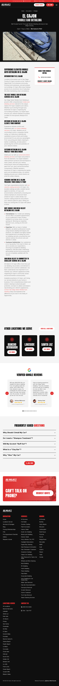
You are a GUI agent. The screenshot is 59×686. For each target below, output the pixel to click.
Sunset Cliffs (6, 671)
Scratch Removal (26, 590)
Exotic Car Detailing (26, 532)
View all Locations (47, 328)
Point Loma (6, 666)
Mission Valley (7, 674)
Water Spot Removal (26, 582)
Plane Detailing (25, 571)
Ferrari (41, 537)
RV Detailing (24, 566)
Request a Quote (7, 539)
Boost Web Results (51, 680)
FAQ (4, 532)
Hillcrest (5, 654)
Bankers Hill (6, 661)
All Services (24, 519)
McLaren (41, 527)
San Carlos (6, 624)
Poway (5, 621)
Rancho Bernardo (8, 609)
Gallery (5, 537)
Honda (41, 557)
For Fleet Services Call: (17, 1)
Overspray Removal (26, 587)
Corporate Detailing (26, 576)
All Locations (29, 11)
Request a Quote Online (45, 81)
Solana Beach (7, 641)
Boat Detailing (25, 563)
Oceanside (5, 626)
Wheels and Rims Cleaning (28, 561)
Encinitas (5, 636)
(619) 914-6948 (27, 1)
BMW (40, 544)
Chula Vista (6, 651)
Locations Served (7, 522)
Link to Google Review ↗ (18, 404)
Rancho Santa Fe (7, 639)
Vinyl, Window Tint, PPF (27, 539)
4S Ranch (5, 619)
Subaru (41, 549)
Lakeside (5, 611)
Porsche (41, 534)
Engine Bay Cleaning (26, 544)
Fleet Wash (24, 573)
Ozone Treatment (26, 592)
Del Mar (5, 629)
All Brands (42, 519)
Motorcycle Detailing (26, 534)
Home (23, 11)
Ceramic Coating (25, 524)
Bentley (41, 522)
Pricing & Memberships (9, 529)
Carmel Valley (6, 634)
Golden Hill (6, 659)
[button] (56, 5)
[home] (6, 5)
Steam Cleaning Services (28, 597)
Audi (40, 547)
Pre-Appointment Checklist (10, 534)
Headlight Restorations (27, 542)
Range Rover (42, 539)
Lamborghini (42, 529)
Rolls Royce (42, 532)
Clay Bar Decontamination (28, 585)
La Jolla (5, 664)
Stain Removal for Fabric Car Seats (29, 557)
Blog (4, 527)
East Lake (5, 616)
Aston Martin (42, 524)
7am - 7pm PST (27, 610)
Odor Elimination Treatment (28, 549)
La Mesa (5, 646)
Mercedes (42, 542)
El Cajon (35, 11)
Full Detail (23, 522)
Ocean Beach (6, 669)
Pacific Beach (6, 644)
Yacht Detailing (25, 568)
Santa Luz (5, 614)
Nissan (41, 552)
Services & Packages (8, 524)
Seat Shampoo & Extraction (28, 547)
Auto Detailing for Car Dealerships (27, 579)
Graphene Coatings (26, 552)
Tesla (40, 554)
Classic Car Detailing (26, 554)
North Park (6, 656)
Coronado (5, 649)
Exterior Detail (25, 537)
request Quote (43, 493)
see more (12, 352)
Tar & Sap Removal (26, 595)
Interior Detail (24, 529)
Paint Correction (25, 527)
